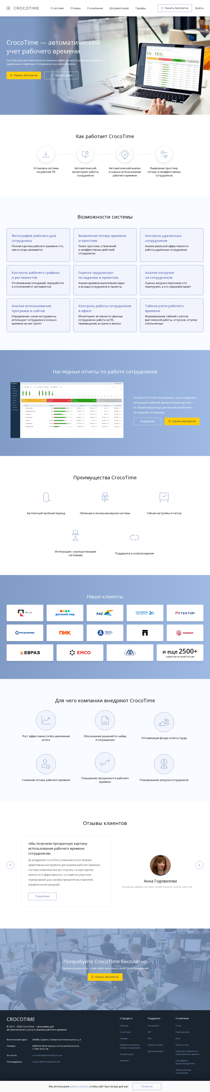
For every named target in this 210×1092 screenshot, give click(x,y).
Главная (124, 1025)
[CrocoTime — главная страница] (23, 8)
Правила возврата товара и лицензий (130, 1046)
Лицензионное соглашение (183, 1071)
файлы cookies (79, 1086)
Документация (119, 8)
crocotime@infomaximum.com (47, 1055)
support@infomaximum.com (46, 1061)
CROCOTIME (21, 1019)
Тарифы (140, 8)
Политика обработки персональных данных (188, 1053)
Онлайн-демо (127, 1054)
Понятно (147, 1086)
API (149, 1032)
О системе (57, 8)
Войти (199, 8)
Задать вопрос (155, 1044)
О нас (178, 1025)
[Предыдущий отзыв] (10, 865)
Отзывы (75, 8)
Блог (178, 1038)
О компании (95, 8)
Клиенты (124, 1060)
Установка (153, 1025)
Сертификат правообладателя (185, 1062)
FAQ (150, 1038)
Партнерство (182, 1032)
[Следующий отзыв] (199, 865)
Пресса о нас (182, 1044)
